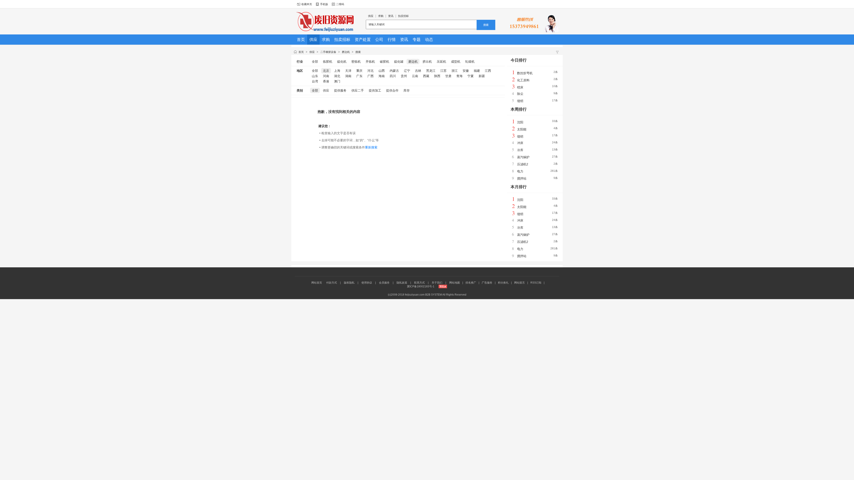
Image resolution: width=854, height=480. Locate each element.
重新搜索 (371, 147)
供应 (312, 52)
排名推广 (470, 282)
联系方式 (419, 282)
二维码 (340, 4)
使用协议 (366, 282)
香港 (326, 81)
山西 (382, 70)
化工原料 (523, 80)
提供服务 (340, 90)
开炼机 (370, 61)
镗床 (520, 87)
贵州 (404, 76)
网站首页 (316, 282)
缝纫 (520, 101)
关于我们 (437, 282)
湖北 (337, 76)
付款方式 (331, 282)
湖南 (348, 76)
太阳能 (521, 129)
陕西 (437, 76)
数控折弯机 (525, 73)
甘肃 (448, 76)
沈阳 (520, 122)
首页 (301, 52)
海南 (382, 76)
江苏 (443, 70)
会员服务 (384, 282)
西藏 (426, 76)
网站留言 (519, 282)
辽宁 (407, 70)
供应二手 (357, 90)
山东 (315, 76)
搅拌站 (521, 178)
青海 (459, 76)
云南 (415, 76)
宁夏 (470, 76)
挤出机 (427, 61)
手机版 (324, 4)
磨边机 (346, 52)
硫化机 (341, 61)
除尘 (520, 94)
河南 (326, 76)
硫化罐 (398, 61)
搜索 (486, 24)
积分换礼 (503, 282)
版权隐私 (349, 282)
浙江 (454, 70)
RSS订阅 (535, 282)
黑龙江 (430, 70)
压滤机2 (522, 164)
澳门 (337, 81)
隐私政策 (402, 282)
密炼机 (356, 61)
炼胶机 (327, 61)
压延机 (441, 61)
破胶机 (384, 61)
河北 (370, 70)
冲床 (520, 143)
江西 (488, 70)
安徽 (466, 70)
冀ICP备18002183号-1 (420, 286)
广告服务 (487, 282)
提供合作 (392, 90)
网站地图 (454, 282)
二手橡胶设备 (328, 52)
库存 (406, 90)
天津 (348, 70)
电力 (520, 171)
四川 (393, 76)
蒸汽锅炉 (523, 157)
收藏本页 (306, 4)
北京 (326, 70)
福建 (477, 70)
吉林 (418, 70)
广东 (359, 76)
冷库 (520, 150)
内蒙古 (394, 70)
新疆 (482, 76)
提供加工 (375, 90)
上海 (337, 70)
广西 (370, 76)
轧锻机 (470, 61)
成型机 (455, 61)
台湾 (315, 81)
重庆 (359, 70)
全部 (315, 61)
